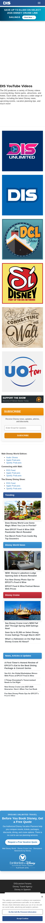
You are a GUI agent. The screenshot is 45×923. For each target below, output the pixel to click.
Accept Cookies (22, 918)
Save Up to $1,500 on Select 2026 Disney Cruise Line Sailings (22, 13)
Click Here (28, 17)
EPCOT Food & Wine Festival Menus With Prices (22, 587)
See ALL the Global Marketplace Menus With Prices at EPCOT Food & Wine (20, 674)
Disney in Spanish (22, 889)
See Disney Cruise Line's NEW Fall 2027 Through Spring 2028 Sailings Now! (21, 626)
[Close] (42, 896)
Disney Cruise (12, 595)
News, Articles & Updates (18, 656)
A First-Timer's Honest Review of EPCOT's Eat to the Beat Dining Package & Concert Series (21, 665)
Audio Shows (12, 457)
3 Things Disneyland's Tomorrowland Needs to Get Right (20, 681)
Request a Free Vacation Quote (22, 842)
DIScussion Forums (22, 883)
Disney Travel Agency (22, 886)
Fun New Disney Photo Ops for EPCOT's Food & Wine (19, 581)
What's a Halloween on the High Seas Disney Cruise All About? (22, 640)
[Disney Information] (6, 2)
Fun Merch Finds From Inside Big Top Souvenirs (21, 537)
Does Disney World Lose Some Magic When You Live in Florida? (20, 524)
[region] (22, 908)
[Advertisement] (22, 44)
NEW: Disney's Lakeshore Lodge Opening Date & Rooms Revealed (21, 574)
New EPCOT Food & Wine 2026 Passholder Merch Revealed (19, 530)
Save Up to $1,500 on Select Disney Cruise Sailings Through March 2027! (22, 633)
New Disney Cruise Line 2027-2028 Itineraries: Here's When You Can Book (20, 688)
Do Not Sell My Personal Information (22, 912)
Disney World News (15, 545)
